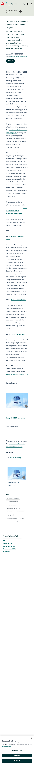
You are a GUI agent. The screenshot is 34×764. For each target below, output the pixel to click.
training (22, 518)
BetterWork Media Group (19, 56)
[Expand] (26, 406)
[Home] (9, 3)
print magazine (20, 511)
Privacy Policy (6, 746)
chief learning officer (12, 501)
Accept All (17, 760)
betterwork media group (13, 498)
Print (4, 540)
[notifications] (27, 4)
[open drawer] (31, 4)
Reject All (17, 755)
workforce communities (13, 522)
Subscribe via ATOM (9, 549)
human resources (11, 505)
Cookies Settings (17, 750)
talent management (12, 518)
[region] (17, 750)
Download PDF (8, 543)
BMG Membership (15, 458)
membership (10, 511)
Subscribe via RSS (9, 546)
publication (10, 515)
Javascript (6, 552)
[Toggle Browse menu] (27, 11)
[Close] (32, 738)
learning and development (13, 508)
